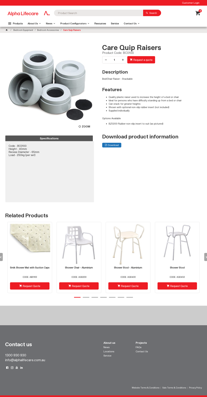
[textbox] (98, 13)
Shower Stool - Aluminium (128, 267)
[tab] (49, 138)
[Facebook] (7, 368)
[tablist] (49, 168)
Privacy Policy (195, 388)
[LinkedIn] (21, 368)
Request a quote (143, 59)
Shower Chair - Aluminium (79, 267)
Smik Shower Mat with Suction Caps (29, 267)
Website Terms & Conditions (145, 388)
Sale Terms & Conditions (174, 388)
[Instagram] (12, 368)
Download (113, 145)
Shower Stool (177, 267)
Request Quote (31, 285)
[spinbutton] (114, 59)
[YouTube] (17, 368)
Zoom (86, 126)
